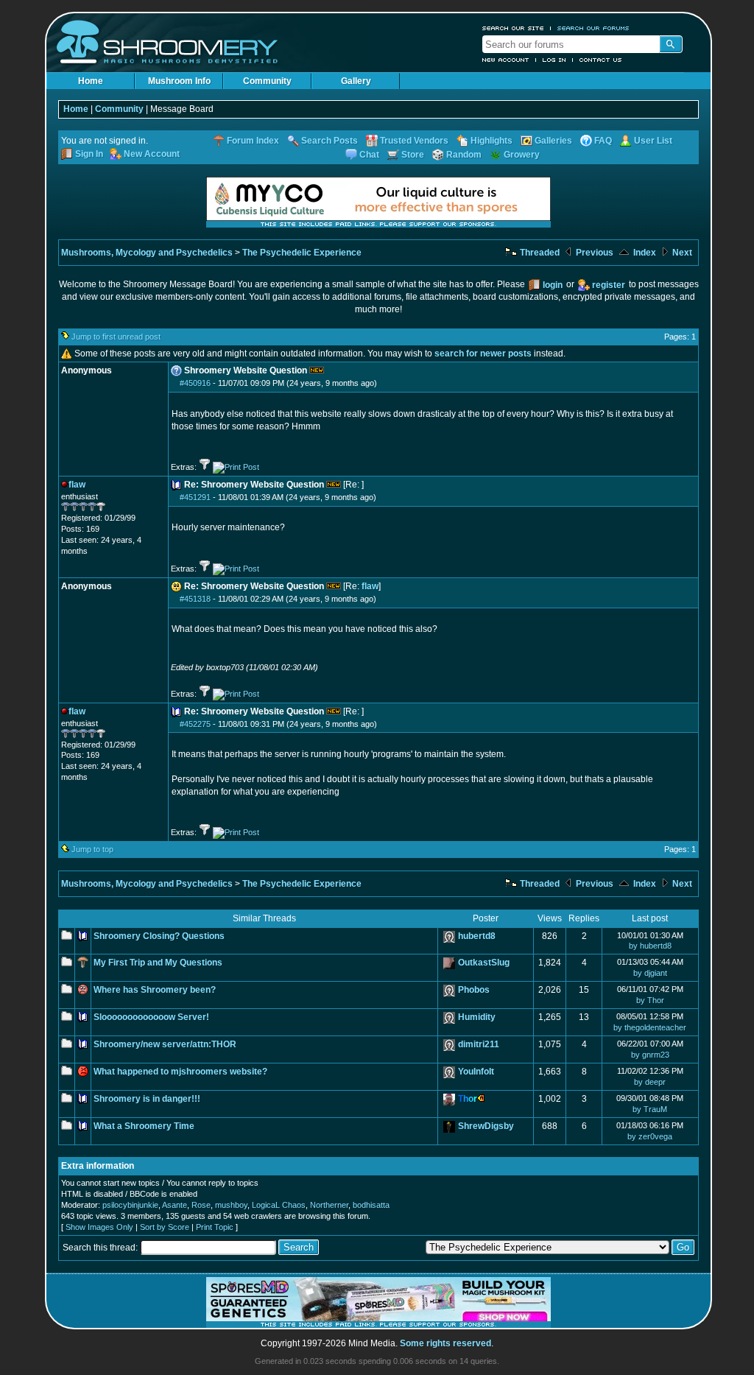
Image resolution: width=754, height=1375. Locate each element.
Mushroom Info (179, 81)
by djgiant (650, 972)
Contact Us (600, 59)
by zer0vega (649, 1136)
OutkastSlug (484, 962)
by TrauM (650, 1109)
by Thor (650, 1000)
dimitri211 (478, 1044)
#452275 (195, 724)
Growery (522, 155)
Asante (174, 1204)
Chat (369, 155)
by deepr (650, 1081)
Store (412, 155)
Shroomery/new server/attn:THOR (165, 1044)
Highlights (491, 141)
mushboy (231, 1204)
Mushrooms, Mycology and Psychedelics (147, 252)
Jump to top (92, 849)
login (553, 285)
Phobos (474, 990)
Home (90, 81)
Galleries (553, 141)
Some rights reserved (445, 1343)
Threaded (539, 252)
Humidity (477, 1017)
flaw (370, 586)
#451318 (195, 598)
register (608, 285)
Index (643, 252)
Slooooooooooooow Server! (151, 1017)
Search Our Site (513, 28)
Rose (201, 1204)
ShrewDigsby (486, 1126)
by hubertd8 (650, 945)
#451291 (195, 497)
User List (653, 141)
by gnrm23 (650, 1054)
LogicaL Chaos (279, 1204)
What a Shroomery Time (144, 1126)
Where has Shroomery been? (155, 990)
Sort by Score (164, 1227)
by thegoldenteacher (649, 1027)
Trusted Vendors (414, 141)
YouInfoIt (476, 1071)
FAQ (603, 141)
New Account (505, 59)
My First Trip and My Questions (158, 962)
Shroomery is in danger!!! (147, 1099)
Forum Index (253, 141)
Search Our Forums (593, 28)
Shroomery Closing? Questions (159, 936)
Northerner (329, 1204)
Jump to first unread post (116, 336)
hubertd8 (477, 936)
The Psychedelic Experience (302, 252)
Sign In (89, 154)
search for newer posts (483, 353)
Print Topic (214, 1227)
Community (267, 81)
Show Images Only (99, 1227)
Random (464, 155)
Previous (593, 252)
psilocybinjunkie (130, 1204)
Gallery (356, 81)
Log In (554, 59)
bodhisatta (371, 1204)
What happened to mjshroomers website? (180, 1071)
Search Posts (329, 141)
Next (681, 252)
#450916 (195, 383)
